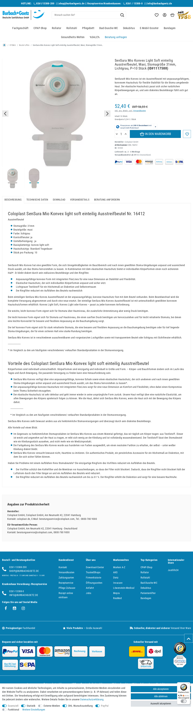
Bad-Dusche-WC (108, 28)
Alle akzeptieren (161, 688)
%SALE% (95, 37)
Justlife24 (173, 570)
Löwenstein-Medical (123, 587)
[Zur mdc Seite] (180, 666)
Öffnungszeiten (94, 582)
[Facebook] (5, 608)
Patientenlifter (148, 593)
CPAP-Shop (40, 28)
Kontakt (63, 567)
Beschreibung (13, 199)
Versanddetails (79, 199)
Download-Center (95, 567)
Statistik (31, 705)
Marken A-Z (119, 567)
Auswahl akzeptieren (160, 703)
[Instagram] (23, 608)
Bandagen (170, 28)
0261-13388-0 (16, 591)
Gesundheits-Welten (73, 37)
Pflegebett (88, 28)
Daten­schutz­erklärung (91, 699)
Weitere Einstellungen (33, 709)
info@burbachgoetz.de (159, 3)
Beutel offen (24, 45)
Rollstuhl (71, 28)
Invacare (117, 582)
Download (59, 199)
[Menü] (188, 684)
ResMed (117, 598)
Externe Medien (52, 705)
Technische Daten (37, 199)
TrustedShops (93, 572)
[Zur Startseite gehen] (4, 45)
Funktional (13, 709)
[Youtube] (14, 608)
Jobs (88, 593)
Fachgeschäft (20, 28)
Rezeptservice (66, 582)
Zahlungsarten (66, 577)
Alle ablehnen (161, 696)
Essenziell (13, 705)
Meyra (116, 593)
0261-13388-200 (18, 567)
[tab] (13, 199)
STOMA (13, 45)
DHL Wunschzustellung (80, 705)
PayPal (105, 705)
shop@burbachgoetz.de (71, 3)
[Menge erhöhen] (126, 134)
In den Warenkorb (157, 134)
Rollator (56, 28)
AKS (115, 572)
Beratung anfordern (107, 199)
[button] (164, 15)
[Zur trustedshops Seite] (180, 653)
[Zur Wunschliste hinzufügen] (187, 134)
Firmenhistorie (93, 577)
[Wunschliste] (156, 15)
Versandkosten (139, 111)
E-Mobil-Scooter (149, 28)
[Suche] (122, 14)
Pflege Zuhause (67, 587)
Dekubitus (129, 28)
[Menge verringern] (117, 134)
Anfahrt (90, 587)
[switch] (184, 701)
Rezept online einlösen (66, 595)
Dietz (116, 577)
